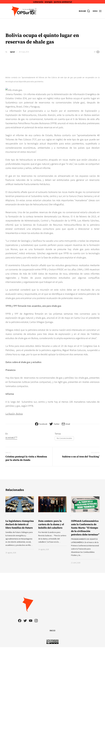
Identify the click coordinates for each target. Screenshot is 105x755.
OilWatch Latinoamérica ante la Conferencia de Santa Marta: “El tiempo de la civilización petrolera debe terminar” (85, 527)
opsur (12, 52)
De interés (11, 437)
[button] (97, 11)
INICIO (52, 630)
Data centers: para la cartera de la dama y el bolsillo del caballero (51, 524)
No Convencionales (64, 438)
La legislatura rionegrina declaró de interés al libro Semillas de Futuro (19, 524)
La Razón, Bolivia (14, 413)
